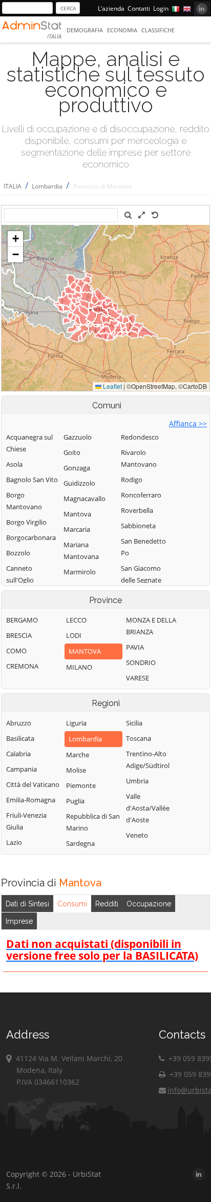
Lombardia (47, 186)
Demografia (85, 30)
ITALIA (13, 186)
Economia (122, 30)
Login (160, 8)
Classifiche (158, 30)
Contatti (139, 8)
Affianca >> (188, 423)
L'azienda (111, 8)
